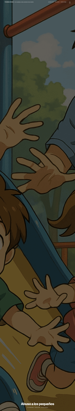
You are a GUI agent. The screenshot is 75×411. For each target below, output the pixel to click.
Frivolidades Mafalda (9, 1)
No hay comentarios (45, 407)
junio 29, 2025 (38, 407)
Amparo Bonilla (31, 407)
